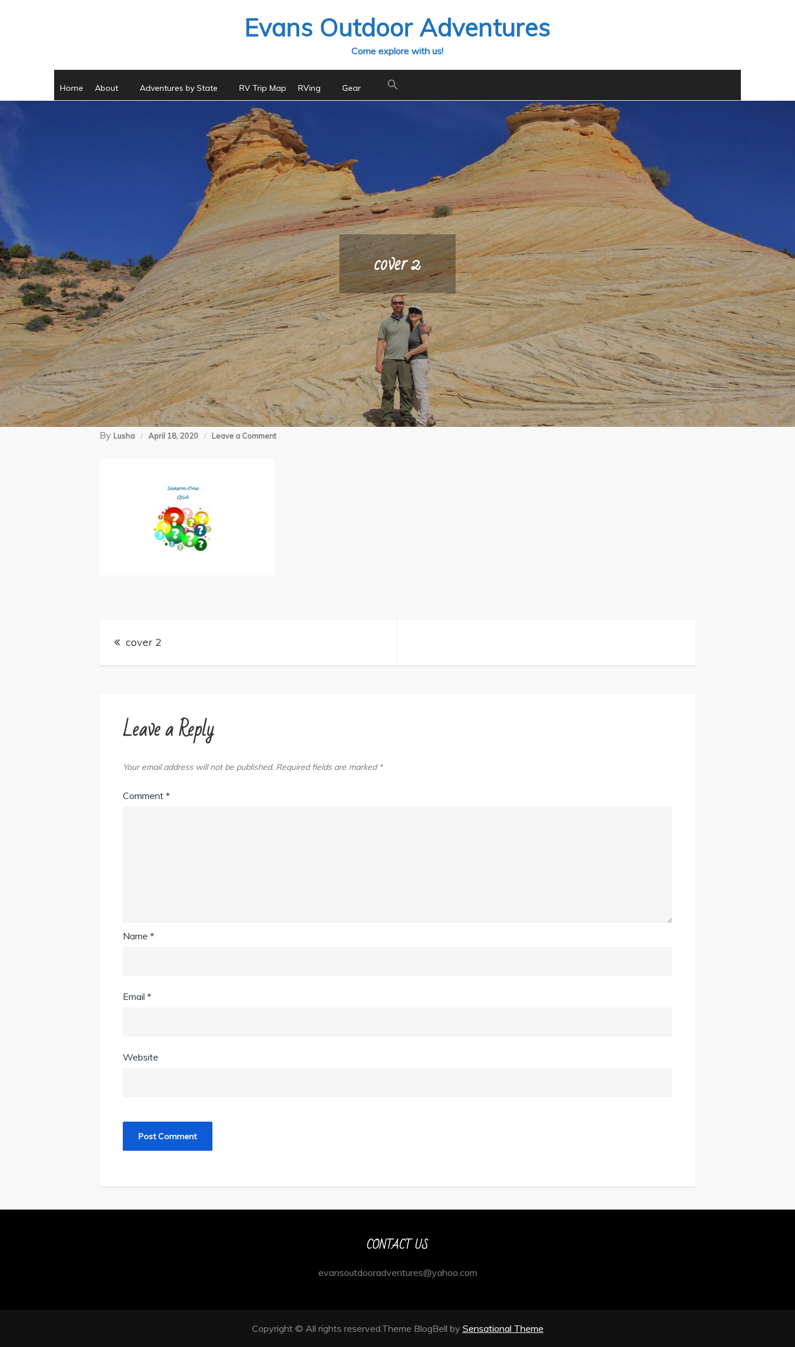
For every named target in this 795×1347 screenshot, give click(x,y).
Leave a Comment (244, 435)
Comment (146, 795)
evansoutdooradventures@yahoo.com (397, 1272)
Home (71, 88)
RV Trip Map (262, 88)
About (106, 88)
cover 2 (144, 642)
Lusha (124, 435)
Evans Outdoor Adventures (397, 27)
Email (137, 996)
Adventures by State (179, 88)
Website (140, 1057)
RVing (309, 88)
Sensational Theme (503, 1328)
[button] (393, 85)
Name (138, 936)
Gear (351, 88)
